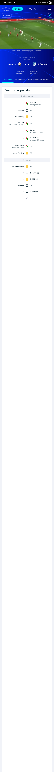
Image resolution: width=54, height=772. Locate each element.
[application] (27, 34)
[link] (17, 9)
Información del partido (38, 80)
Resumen (8, 80)
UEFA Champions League (6, 9)
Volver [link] (7, 15)
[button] (46, 9)
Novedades (20, 80)
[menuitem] (19, 9)
